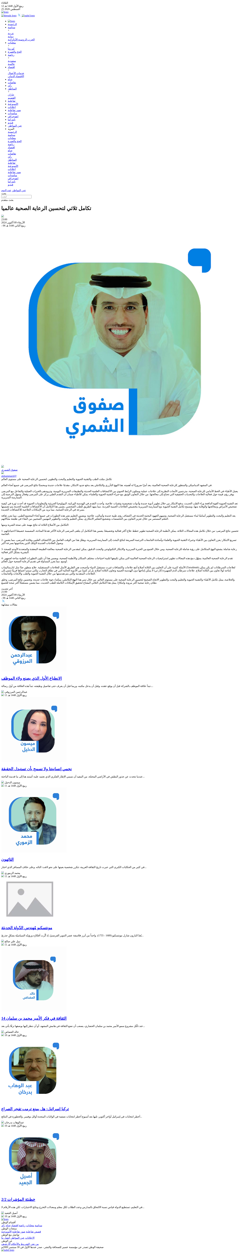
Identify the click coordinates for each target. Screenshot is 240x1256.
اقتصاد (11, 67)
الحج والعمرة (15, 51)
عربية (11, 33)
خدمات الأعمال (16, 73)
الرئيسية (12, 24)
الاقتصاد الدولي (16, 76)
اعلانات (12, 107)
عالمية (11, 64)
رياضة (11, 55)
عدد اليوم (6, 190)
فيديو (10, 122)
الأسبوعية (13, 104)
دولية (10, 36)
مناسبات (12, 113)
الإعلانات (29, 1237)
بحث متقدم (7, 200)
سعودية (12, 61)
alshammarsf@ (9, 476)
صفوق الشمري (9, 469)
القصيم (12, 97)
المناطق (12, 88)
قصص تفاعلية (33, 1231)
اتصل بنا (5, 1237)
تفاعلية (11, 101)
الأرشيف (5, 1244)
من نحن (34, 1244)
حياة (10, 79)
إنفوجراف (13, 116)
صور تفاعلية (14, 110)
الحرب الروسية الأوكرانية (21, 39)
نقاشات (12, 82)
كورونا (11, 48)
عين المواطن (15, 125)
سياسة (11, 27)
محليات (12, 42)
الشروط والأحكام (20, 1244)
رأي (10, 85)
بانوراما (12, 119)
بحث (3, 193)
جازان (11, 94)
